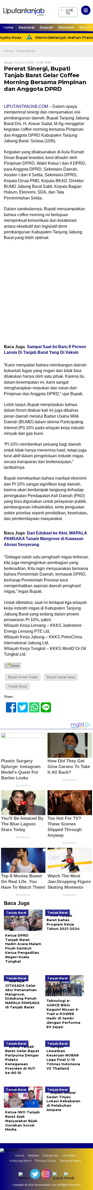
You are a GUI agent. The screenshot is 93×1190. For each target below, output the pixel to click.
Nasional (27, 27)
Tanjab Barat (25, 51)
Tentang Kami (70, 1160)
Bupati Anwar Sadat (22, 677)
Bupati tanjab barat (61, 677)
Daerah (46, 27)
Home (8, 27)
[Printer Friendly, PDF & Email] (12, 666)
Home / (10, 51)
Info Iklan (69, 1155)
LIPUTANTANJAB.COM (26, 106)
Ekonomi (66, 27)
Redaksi (33, 1155)
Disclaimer (50, 1155)
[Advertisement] (46, 292)
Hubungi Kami (20, 1160)
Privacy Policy (45, 1160)
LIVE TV (66, 11)
